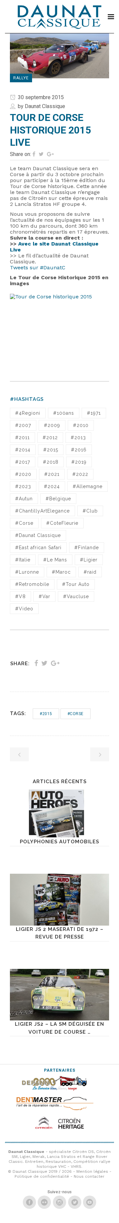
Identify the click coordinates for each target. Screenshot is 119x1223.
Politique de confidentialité (42, 1176)
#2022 (80, 474)
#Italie (22, 559)
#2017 (22, 462)
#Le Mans (55, 559)
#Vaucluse (76, 596)
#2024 (52, 486)
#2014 (22, 449)
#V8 (20, 596)
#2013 (78, 437)
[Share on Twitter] (41, 154)
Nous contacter (89, 1176)
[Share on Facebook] (33, 154)
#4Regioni (27, 413)
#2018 (51, 462)
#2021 (52, 474)
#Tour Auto (76, 584)
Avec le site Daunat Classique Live (54, 247)
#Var (44, 596)
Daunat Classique (45, 106)
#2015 (50, 449)
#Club (90, 511)
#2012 (50, 437)
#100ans (63, 413)
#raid (90, 572)
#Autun (24, 498)
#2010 (81, 425)
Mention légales (92, 1171)
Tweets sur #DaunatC (37, 267)
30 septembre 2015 (40, 97)
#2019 (79, 462)
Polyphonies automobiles (59, 842)
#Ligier (89, 559)
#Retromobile (32, 584)
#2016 (79, 449)
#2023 (23, 486)
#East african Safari (38, 547)
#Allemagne (87, 486)
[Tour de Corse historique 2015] (59, 330)
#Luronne (27, 572)
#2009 (52, 425)
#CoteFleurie (62, 523)
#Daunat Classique (38, 535)
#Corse (24, 523)
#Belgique (58, 498)
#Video (24, 608)
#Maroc (61, 572)
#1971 (94, 413)
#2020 (23, 474)
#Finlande (86, 547)
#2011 (22, 437)
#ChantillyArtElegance (42, 511)
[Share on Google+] (50, 154)
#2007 (23, 425)
